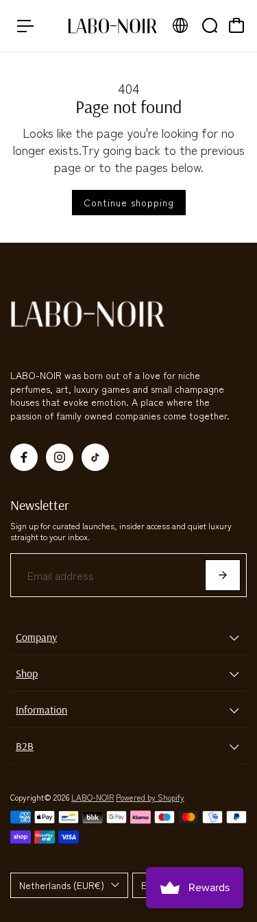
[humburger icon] (25, 26)
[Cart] (236, 25)
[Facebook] (24, 457)
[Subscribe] (223, 575)
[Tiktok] (95, 457)
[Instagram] (59, 457)
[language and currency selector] (180, 25)
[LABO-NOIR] (112, 25)
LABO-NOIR (92, 797)
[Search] (209, 25)
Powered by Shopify (150, 797)
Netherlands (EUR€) (61, 885)
